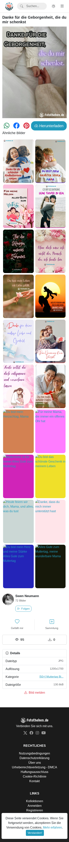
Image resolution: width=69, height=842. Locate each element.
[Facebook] (16, 127)
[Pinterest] (26, 127)
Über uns (34, 762)
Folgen (25, 608)
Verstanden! (35, 832)
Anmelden (35, 805)
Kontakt (34, 781)
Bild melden (36, 692)
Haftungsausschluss (34, 772)
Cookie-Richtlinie (34, 776)
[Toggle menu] (62, 6)
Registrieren (34, 810)
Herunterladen (50, 126)
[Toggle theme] (53, 6)
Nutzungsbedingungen (34, 753)
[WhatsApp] (6, 127)
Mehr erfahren (52, 827)
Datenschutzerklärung (34, 758)
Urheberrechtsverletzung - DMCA (34, 767)
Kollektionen (34, 801)
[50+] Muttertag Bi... (51, 676)
